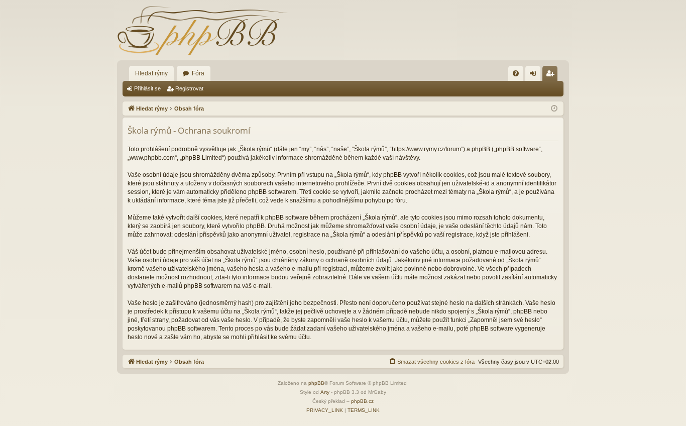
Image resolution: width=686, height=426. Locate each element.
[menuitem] (515, 73)
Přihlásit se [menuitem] (534, 75)
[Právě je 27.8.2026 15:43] (554, 109)
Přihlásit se (147, 88)
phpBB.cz (362, 401)
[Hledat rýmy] (202, 30)
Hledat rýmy (151, 73)
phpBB (316, 383)
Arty (324, 392)
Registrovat (189, 88)
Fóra (198, 73)
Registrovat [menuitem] (551, 75)
